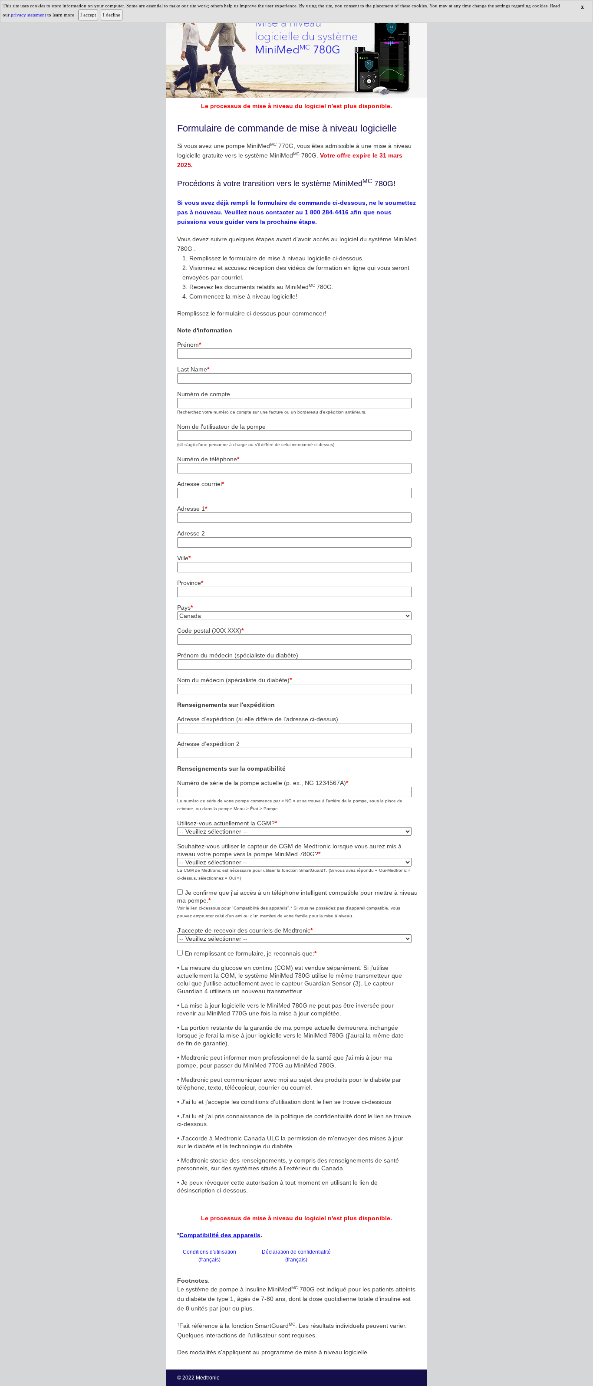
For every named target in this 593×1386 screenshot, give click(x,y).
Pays (185, 607)
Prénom (189, 344)
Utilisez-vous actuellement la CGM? (227, 823)
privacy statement (29, 14)
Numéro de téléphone (208, 459)
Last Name (193, 369)
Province (190, 582)
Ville (184, 558)
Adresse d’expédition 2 (208, 743)
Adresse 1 (192, 508)
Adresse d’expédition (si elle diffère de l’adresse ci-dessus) (257, 719)
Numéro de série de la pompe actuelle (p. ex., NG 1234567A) (262, 782)
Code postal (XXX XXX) (210, 630)
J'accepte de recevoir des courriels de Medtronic (245, 930)
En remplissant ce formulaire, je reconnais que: (250, 953)
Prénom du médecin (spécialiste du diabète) (237, 655)
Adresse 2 (191, 533)
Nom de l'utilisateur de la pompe (221, 426)
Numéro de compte (203, 394)
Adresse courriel (200, 483)
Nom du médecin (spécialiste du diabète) (234, 680)
